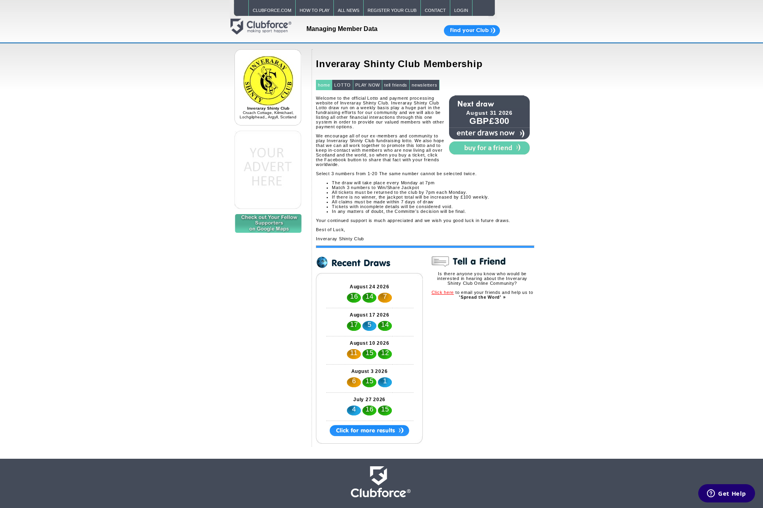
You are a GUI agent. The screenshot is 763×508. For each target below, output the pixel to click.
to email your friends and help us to (482, 294)
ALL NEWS (348, 10)
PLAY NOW (367, 85)
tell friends (395, 85)
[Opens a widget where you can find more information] (726, 494)
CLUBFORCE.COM (272, 10)
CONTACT (435, 10)
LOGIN (461, 10)
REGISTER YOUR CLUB (392, 10)
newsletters (424, 85)
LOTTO (342, 85)
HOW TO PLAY (314, 10)
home (324, 85)
